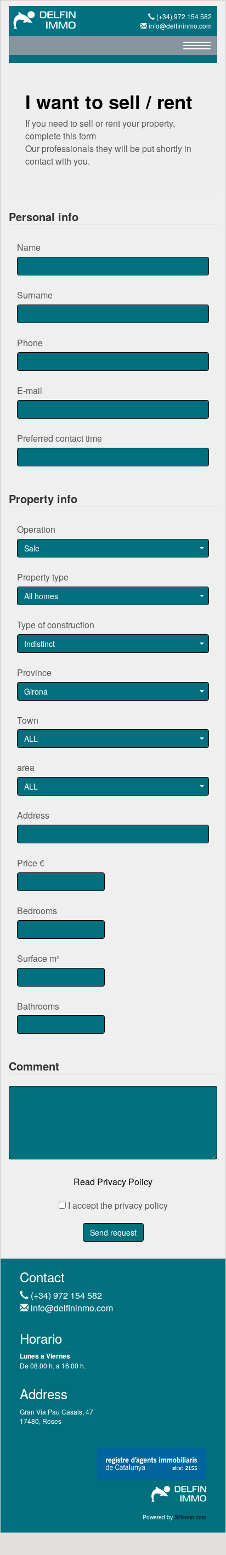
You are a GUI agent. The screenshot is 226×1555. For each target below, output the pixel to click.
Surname (35, 295)
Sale (31, 548)
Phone (30, 343)
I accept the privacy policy (117, 1205)
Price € (30, 863)
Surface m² (38, 959)
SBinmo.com (190, 1517)
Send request (113, 1232)
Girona (36, 691)
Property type (43, 577)
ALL (31, 738)
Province (34, 673)
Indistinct (39, 643)
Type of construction (55, 625)
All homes (41, 595)
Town (27, 720)
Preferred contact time (59, 438)
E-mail (29, 391)
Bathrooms (38, 1006)
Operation (36, 529)
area (26, 768)
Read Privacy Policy (113, 1181)
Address (33, 815)
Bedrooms (37, 911)
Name (29, 247)
